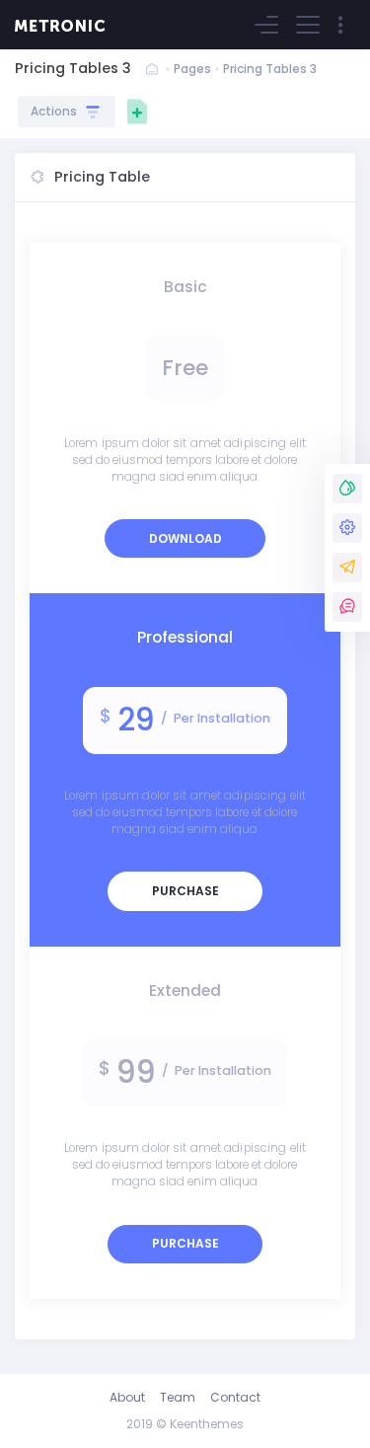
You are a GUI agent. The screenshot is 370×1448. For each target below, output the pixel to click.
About (127, 1397)
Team (177, 1397)
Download (185, 538)
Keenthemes (207, 1423)
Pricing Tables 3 (270, 68)
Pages (192, 68)
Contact (235, 1397)
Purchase (185, 890)
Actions (57, 111)
